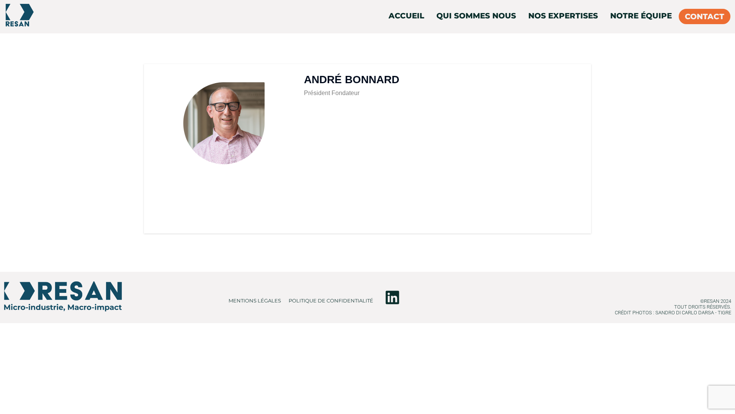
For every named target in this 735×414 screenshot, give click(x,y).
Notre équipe (641, 15)
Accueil (406, 15)
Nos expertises (563, 15)
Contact (704, 16)
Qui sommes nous (476, 15)
